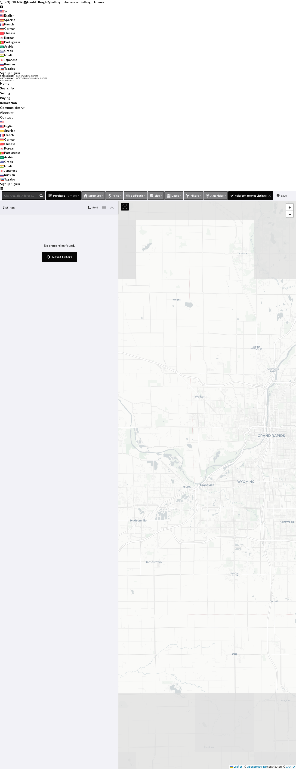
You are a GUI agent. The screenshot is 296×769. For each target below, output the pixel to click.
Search (5, 88)
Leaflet (237, 766)
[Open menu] (1, 188)
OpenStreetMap (257, 766)
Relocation (8, 103)
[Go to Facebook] (1, 6)
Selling (5, 93)
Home (4, 83)
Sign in (15, 73)
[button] (59, 257)
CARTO (290, 766)
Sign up (5, 73)
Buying (5, 98)
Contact (6, 117)
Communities (10, 108)
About (5, 112)
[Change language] (3, 11)
